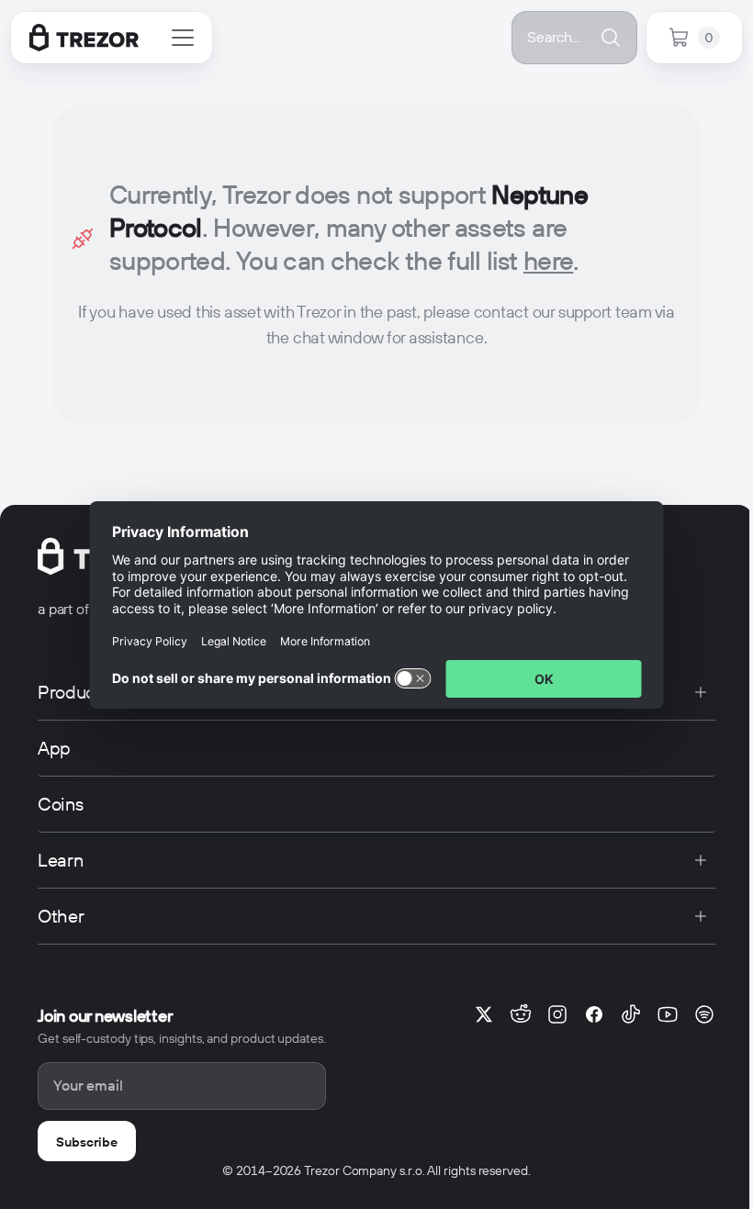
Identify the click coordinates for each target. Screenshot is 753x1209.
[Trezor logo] (84, 37)
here (548, 260)
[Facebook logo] (594, 1014)
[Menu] (182, 37)
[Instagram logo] (557, 1014)
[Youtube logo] (668, 1014)
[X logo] (484, 1014)
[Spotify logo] (704, 1014)
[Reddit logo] (521, 1014)
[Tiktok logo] (631, 1014)
